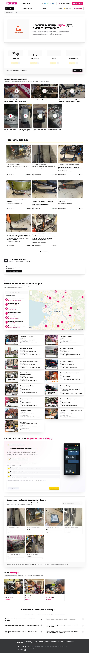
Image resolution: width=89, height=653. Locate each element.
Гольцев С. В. (11, 174)
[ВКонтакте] (53, 3)
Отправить (53, 488)
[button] (17, 91)
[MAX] (50, 3)
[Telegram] (45, 3)
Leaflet (72, 329)
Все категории (77, 70)
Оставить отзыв (14, 271)
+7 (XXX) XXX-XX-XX (21, 647)
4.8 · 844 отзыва (69, 8)
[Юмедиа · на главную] (11, 3)
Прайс (25, 650)
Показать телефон (65, 3)
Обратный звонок (77, 3)
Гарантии (44, 8)
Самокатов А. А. (38, 174)
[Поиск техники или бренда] (42, 3)
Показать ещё (43, 251)
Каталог (10, 8)
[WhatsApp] (47, 3)
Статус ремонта (78, 8)
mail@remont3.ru (35, 648)
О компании (59, 8)
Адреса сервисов (27, 8)
